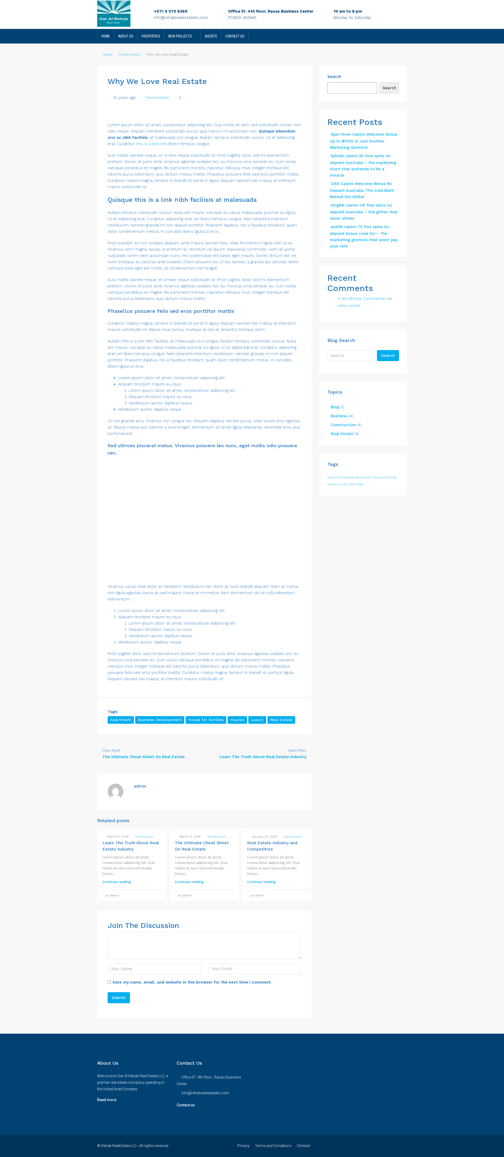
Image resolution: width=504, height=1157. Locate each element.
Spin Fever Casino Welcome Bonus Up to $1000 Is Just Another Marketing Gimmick (363, 141)
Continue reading (116, 882)
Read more (106, 1100)
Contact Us (234, 36)
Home (105, 36)
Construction (129, 54)
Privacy (243, 1146)
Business (339, 416)
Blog (335, 407)
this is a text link (151, 143)
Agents (211, 36)
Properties (150, 36)
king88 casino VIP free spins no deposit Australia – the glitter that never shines (364, 212)
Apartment (120, 719)
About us (125, 36)
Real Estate (281, 719)
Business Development (160, 719)
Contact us (186, 1105)
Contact (303, 1146)
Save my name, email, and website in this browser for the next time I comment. (192, 982)
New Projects (180, 36)
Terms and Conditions (273, 1146)
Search (334, 76)
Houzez (237, 719)
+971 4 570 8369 (170, 11)
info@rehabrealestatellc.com (181, 17)
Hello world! (349, 305)
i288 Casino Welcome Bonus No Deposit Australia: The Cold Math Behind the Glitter (362, 190)
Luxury (257, 719)
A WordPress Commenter (362, 298)
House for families (206, 719)
